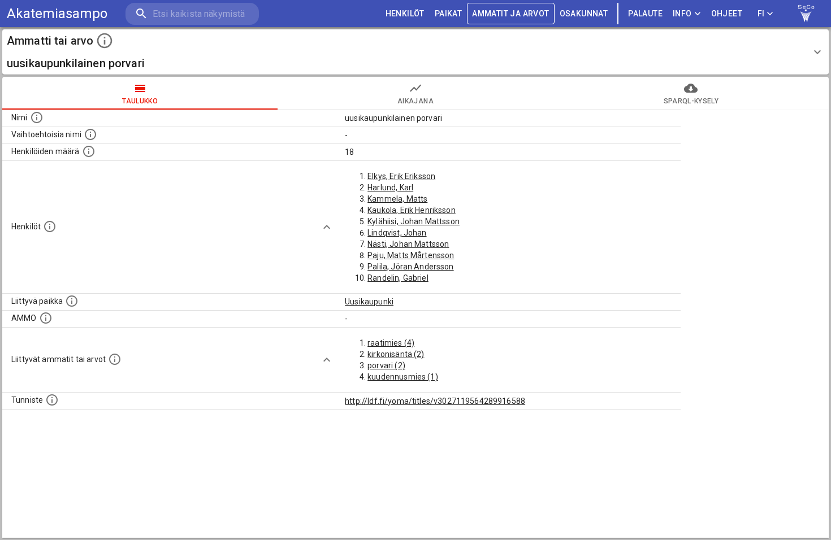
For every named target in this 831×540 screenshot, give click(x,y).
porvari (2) (386, 365)
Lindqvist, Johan (396, 232)
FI (761, 13)
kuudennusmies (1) (402, 376)
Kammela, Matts (397, 198)
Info (682, 13)
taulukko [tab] (140, 101)
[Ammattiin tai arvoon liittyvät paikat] (72, 301)
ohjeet (726, 13)
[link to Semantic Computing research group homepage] (806, 13)
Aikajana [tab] (415, 101)
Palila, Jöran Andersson (410, 266)
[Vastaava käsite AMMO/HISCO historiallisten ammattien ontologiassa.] (46, 318)
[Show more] (327, 227)
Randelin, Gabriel (398, 277)
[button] (415, 52)
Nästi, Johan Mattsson (408, 244)
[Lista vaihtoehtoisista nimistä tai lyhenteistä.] (90, 134)
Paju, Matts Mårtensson (410, 255)
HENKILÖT (405, 13)
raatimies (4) (390, 342)
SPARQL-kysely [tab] (691, 101)
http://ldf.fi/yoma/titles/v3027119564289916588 (435, 401)
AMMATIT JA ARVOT (510, 13)
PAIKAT (448, 13)
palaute (645, 13)
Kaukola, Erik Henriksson (411, 210)
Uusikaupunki (369, 301)
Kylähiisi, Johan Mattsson (413, 221)
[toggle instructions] (105, 41)
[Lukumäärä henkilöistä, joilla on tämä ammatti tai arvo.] (89, 151)
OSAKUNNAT (584, 13)
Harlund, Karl (390, 187)
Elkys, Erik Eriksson (401, 176)
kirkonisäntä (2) (395, 354)
